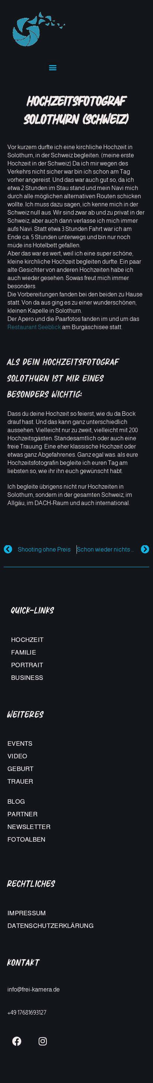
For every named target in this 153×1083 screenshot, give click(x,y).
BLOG (16, 801)
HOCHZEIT (27, 639)
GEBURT (20, 768)
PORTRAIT (27, 665)
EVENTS (20, 743)
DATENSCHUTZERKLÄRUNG (50, 925)
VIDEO (17, 756)
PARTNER (22, 814)
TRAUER (20, 781)
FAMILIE (23, 652)
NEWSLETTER (29, 826)
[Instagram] (42, 1041)
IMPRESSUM (26, 913)
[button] (52, 67)
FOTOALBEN (26, 839)
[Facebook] (16, 1041)
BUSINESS (27, 677)
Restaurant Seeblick (34, 327)
